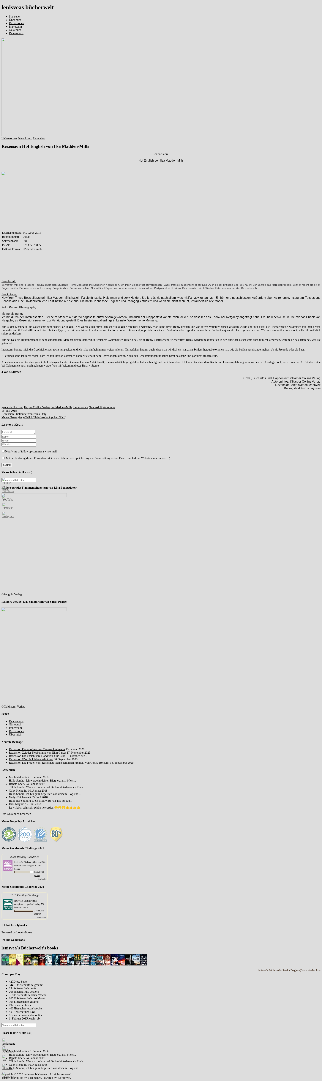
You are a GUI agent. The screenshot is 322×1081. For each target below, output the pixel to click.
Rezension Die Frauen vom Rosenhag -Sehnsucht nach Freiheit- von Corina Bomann (59, 762)
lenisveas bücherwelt (27, 7)
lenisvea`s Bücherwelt (24, 862)
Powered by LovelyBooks (16, 932)
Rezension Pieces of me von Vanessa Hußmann (37, 749)
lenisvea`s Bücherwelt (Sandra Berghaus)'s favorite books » (289, 970)
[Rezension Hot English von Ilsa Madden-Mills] (90, 135)
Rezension (39, 138)
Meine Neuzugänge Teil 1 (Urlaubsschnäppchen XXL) (33, 417)
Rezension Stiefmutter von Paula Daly (23, 414)
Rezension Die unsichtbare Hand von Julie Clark (37, 756)
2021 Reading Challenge (24, 857)
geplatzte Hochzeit (12, 407)
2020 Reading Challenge (24, 895)
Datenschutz (16, 33)
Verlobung (108, 407)
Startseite (14, 16)
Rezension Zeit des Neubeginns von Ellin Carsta (37, 752)
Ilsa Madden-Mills (61, 407)
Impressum (15, 26)
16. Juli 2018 (9, 410)
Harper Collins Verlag (37, 407)
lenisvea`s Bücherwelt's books (29, 948)
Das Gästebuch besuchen (16, 813)
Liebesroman (9, 138)
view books (41, 879)
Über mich (15, 19)
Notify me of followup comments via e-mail (31, 451)
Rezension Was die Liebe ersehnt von (31, 759)
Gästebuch (15, 29)
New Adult (24, 138)
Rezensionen (16, 23)
